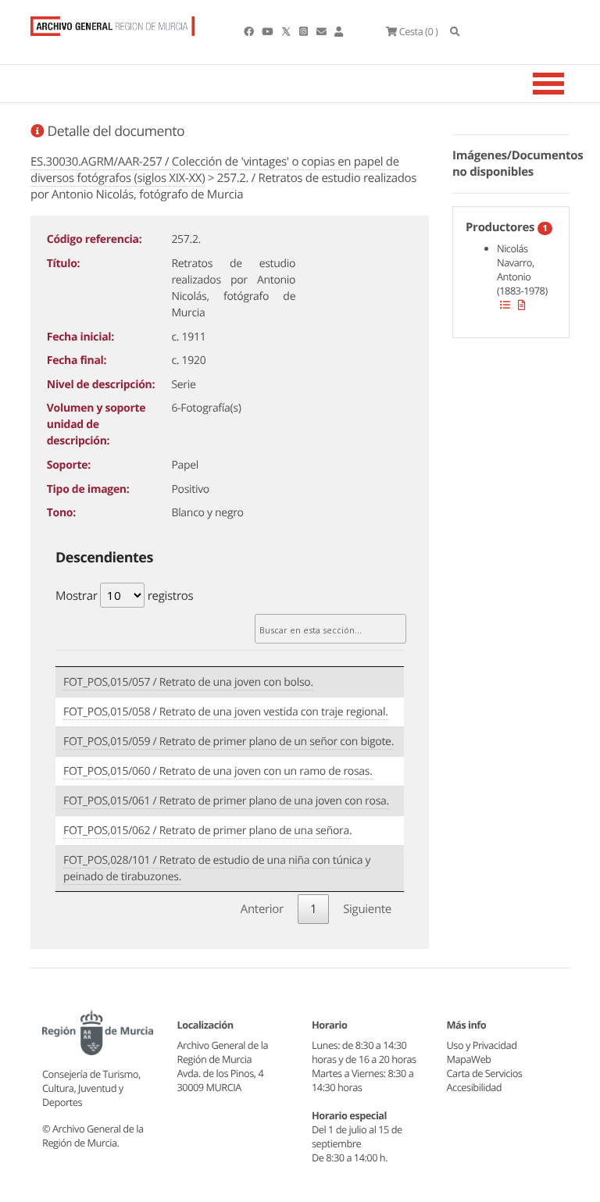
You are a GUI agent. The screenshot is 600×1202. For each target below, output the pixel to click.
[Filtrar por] (505, 305)
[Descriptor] (522, 305)
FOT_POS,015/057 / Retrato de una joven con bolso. (188, 682)
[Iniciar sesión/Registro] (338, 31)
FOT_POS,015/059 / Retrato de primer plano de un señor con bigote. (228, 741)
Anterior (262, 909)
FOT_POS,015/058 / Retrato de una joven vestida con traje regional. (225, 711)
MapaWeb (469, 1059)
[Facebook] (249, 31)
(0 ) (418, 31)
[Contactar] (322, 31)
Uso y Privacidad (482, 1045)
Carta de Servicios (485, 1073)
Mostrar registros (124, 596)
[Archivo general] (112, 23)
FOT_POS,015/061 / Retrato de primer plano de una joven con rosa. (226, 801)
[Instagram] (304, 31)
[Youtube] (268, 31)
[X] (287, 31)
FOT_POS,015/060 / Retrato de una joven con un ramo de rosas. (218, 771)
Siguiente (367, 909)
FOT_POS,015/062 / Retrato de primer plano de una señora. (207, 830)
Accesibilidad (474, 1087)
